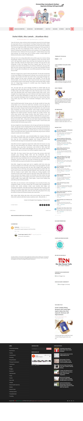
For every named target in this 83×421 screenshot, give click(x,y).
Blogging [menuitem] (55, 29)
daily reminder (13, 373)
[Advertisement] (64, 43)
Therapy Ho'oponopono (14, 362)
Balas (15, 231)
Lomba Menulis (13, 355)
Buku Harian (14, 204)
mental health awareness (15, 384)
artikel (11, 366)
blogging (11, 368)
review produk (12, 389)
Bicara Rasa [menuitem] (30, 29)
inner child (12, 380)
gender (11, 378)
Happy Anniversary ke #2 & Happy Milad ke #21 (66, 354)
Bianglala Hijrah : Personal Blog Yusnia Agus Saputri (40, 400)
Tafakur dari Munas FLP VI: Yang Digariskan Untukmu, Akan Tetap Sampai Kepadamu (63, 157)
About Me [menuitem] (68, 29)
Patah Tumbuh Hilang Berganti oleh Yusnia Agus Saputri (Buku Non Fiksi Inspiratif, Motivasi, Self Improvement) (62, 311)
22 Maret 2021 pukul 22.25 (25, 227)
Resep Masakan (13, 359)
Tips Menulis (12, 364)
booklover (12, 371)
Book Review (12, 350)
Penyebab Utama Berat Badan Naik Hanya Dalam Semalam (66, 350)
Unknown (17, 227)
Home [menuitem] (11, 29)
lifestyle (11, 382)
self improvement (13, 391)
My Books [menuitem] (61, 29)
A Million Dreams (36, 365)
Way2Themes (19, 400)
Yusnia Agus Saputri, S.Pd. (23, 39)
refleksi (11, 387)
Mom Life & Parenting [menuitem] (19, 29)
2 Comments (40, 39)
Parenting (11, 357)
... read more (62, 134)
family (11, 375)
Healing (11, 352)
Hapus (18, 231)
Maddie (33, 365)
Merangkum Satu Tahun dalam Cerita (64, 208)
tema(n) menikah (13, 393)
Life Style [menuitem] (48, 29)
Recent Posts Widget (58, 215)
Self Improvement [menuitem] (39, 29)
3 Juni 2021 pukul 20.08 (37, 234)
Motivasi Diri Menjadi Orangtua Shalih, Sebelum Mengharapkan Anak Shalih (66, 379)
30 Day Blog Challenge (14, 348)
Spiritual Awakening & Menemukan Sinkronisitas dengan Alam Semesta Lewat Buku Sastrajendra (64, 139)
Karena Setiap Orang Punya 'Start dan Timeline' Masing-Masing (66, 366)
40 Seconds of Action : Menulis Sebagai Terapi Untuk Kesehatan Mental (66, 361)
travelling (11, 396)
